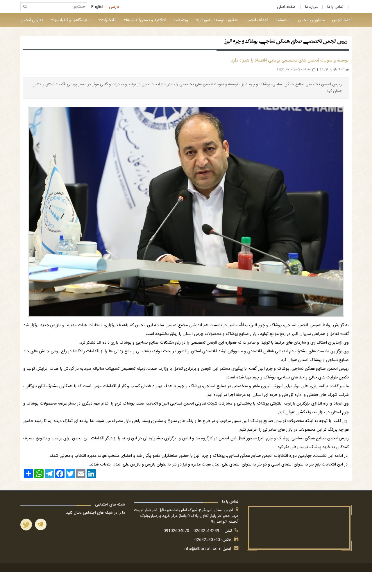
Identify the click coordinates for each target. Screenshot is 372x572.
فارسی (114, 7)
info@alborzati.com (202, 549)
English (98, 7)
